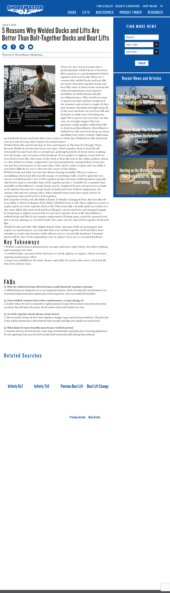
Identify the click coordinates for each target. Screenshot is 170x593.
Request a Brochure (128, 6)
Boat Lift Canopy (98, 386)
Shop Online (150, 6)
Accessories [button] (105, 12)
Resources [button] (155, 12)
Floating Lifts (64, 2)
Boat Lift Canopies (64, 9)
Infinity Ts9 (41, 386)
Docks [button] (72, 12)
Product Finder (131, 12)
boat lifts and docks (80, 131)
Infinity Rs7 (15, 386)
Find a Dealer (105, 6)
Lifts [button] (86, 12)
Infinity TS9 (49, 9)
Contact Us (149, 4)
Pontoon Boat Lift (72, 386)
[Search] (161, 6)
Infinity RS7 (49, 5)
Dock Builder (80, 7)
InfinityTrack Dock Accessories (104, 4)
